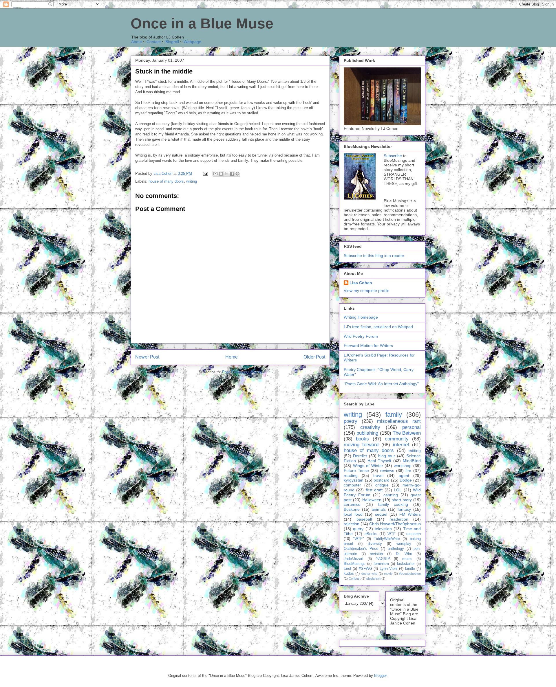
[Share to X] (226, 174)
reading (351, 475)
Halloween (371, 499)
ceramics (352, 504)
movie (388, 573)
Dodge (406, 480)
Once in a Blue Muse (202, 23)
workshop (402, 465)
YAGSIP (383, 559)
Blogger (380, 675)
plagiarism (373, 578)
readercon (398, 519)
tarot (347, 569)
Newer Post (147, 356)
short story (401, 499)
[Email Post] (205, 173)
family (393, 414)
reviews (387, 470)
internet (401, 444)
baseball (364, 519)
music (407, 559)
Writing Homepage (361, 317)
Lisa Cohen (361, 282)
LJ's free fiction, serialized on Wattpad (378, 326)
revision (376, 554)
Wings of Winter (368, 465)
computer (352, 485)
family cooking (393, 504)
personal (411, 427)
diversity (375, 544)
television (383, 528)
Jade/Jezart (353, 559)
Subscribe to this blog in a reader (374, 255)
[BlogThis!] (221, 174)
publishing (367, 433)
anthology (396, 549)
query (358, 528)
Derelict (360, 455)
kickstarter (406, 564)
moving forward (361, 444)
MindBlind (412, 460)
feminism (381, 564)
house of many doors (166, 181)
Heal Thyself (379, 460)
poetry (350, 421)
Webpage (192, 41)
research (413, 534)
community (397, 439)
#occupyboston (410, 573)
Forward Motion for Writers (368, 345)
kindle (410, 569)
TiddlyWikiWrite (387, 539)
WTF (391, 534)
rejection (351, 523)
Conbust (355, 578)
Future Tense (356, 470)
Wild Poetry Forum (361, 336)
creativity (370, 427)
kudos (349, 574)
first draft (374, 490)
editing (415, 450)
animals (379, 509)
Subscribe (393, 155)
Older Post (314, 356)
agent (404, 475)
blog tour (386, 455)
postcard (381, 480)
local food (353, 514)
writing (191, 181)
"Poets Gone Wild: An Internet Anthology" (381, 383)
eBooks (371, 534)
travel (378, 475)
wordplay (403, 544)
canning (390, 495)
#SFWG (365, 569)
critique (382, 485)
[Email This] (215, 174)
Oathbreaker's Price (361, 549)
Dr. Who (404, 554)
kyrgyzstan (353, 480)
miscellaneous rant (399, 421)
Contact (154, 41)
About (136, 41)
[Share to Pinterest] (237, 174)
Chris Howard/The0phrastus (395, 523)
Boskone (352, 509)
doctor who (369, 573)
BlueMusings (354, 564)
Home (231, 356)
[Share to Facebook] (232, 174)
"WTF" (358, 539)
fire (408, 470)
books (362, 439)
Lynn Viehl (389, 569)
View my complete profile (366, 290)
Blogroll (172, 41)
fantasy (404, 509)
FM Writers (410, 514)
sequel (381, 514)
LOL (398, 490)
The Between (407, 433)
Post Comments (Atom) (242, 372)
